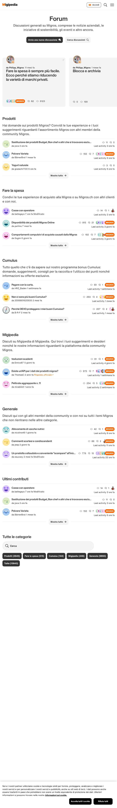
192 (87, 235)
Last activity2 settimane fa (101, 387)
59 (95, 285)
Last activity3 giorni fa (103, 227)
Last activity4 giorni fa (103, 363)
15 (93, 453)
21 (93, 223)
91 (95, 359)
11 (107, 142)
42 (95, 429)
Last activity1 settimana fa (101, 289)
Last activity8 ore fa (104, 433)
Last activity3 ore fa (104, 146)
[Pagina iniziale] (10, 4)
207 (98, 309)
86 (93, 441)
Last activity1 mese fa (103, 301)
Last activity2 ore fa (104, 215)
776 (84, 453)
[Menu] (112, 5)
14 (101, 210)
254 (89, 383)
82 (32, 101)
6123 (42, 101)
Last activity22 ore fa (103, 457)
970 (85, 371)
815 (84, 223)
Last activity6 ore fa (104, 158)
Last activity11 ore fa (104, 445)
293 (89, 297)
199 (86, 102)
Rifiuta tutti (103, 801)
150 (85, 154)
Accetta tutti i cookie (80, 801)
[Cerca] (105, 5)
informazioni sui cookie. (56, 795)
